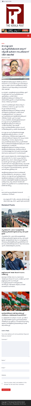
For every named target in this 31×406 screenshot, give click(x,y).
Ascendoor (9, 404)
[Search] (28, 35)
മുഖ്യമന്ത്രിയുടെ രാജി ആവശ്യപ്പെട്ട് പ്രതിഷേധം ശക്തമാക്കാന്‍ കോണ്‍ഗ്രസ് (14, 314)
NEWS (3, 43)
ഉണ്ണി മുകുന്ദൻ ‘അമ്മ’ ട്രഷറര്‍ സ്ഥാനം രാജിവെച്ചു (13, 273)
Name (4, 360)
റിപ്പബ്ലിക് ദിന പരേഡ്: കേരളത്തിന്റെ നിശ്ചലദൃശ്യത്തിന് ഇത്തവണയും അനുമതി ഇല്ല (15, 231)
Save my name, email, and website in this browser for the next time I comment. (15, 383)
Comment (5, 339)
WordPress (23, 404)
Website (4, 375)
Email (3, 368)
